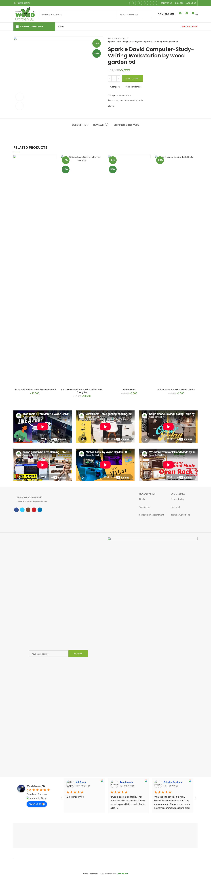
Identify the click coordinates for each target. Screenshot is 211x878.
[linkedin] (155, 3)
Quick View (54, 167)
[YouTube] (149, 3)
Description (80, 125)
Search (147, 14)
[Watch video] (19, 97)
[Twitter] (137, 3)
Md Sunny (81, 782)
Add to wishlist (133, 87)
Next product (196, 40)
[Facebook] (131, 3)
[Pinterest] (125, 106)
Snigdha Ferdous (173, 782)
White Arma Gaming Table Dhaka (176, 389)
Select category (129, 14)
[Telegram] (133, 106)
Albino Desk (129, 389)
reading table (136, 100)
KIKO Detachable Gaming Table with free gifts (81, 391)
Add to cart (132, 78)
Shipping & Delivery (126, 125)
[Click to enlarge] (19, 106)
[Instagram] (143, 3)
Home (110, 38)
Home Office (121, 38)
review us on (35, 803)
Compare (115, 87)
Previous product (189, 40)
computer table (121, 100)
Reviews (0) (101, 125)
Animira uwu (126, 782)
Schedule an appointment (83, 501)
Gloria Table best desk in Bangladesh (34, 389)
